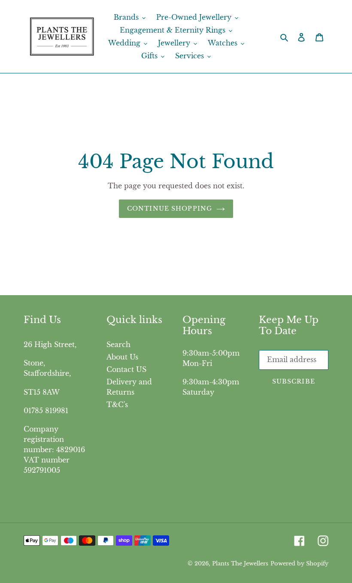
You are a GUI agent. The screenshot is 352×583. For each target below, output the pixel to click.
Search (118, 344)
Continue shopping (169, 208)
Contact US (126, 369)
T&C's (117, 404)
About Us (122, 357)
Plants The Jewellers (240, 563)
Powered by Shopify (299, 563)
